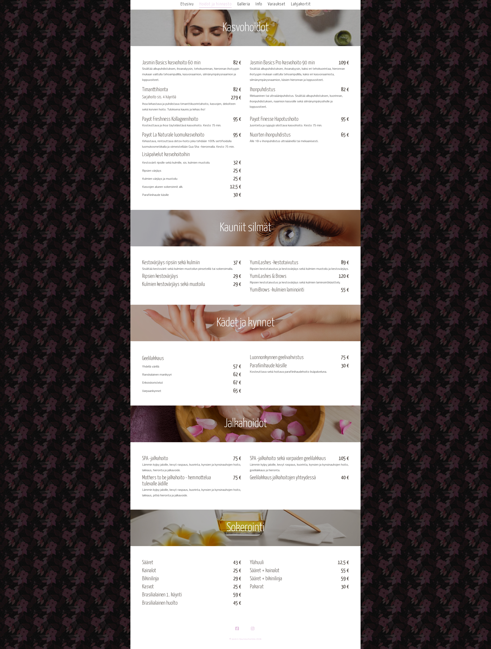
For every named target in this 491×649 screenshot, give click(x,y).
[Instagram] (253, 628)
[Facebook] (238, 628)
